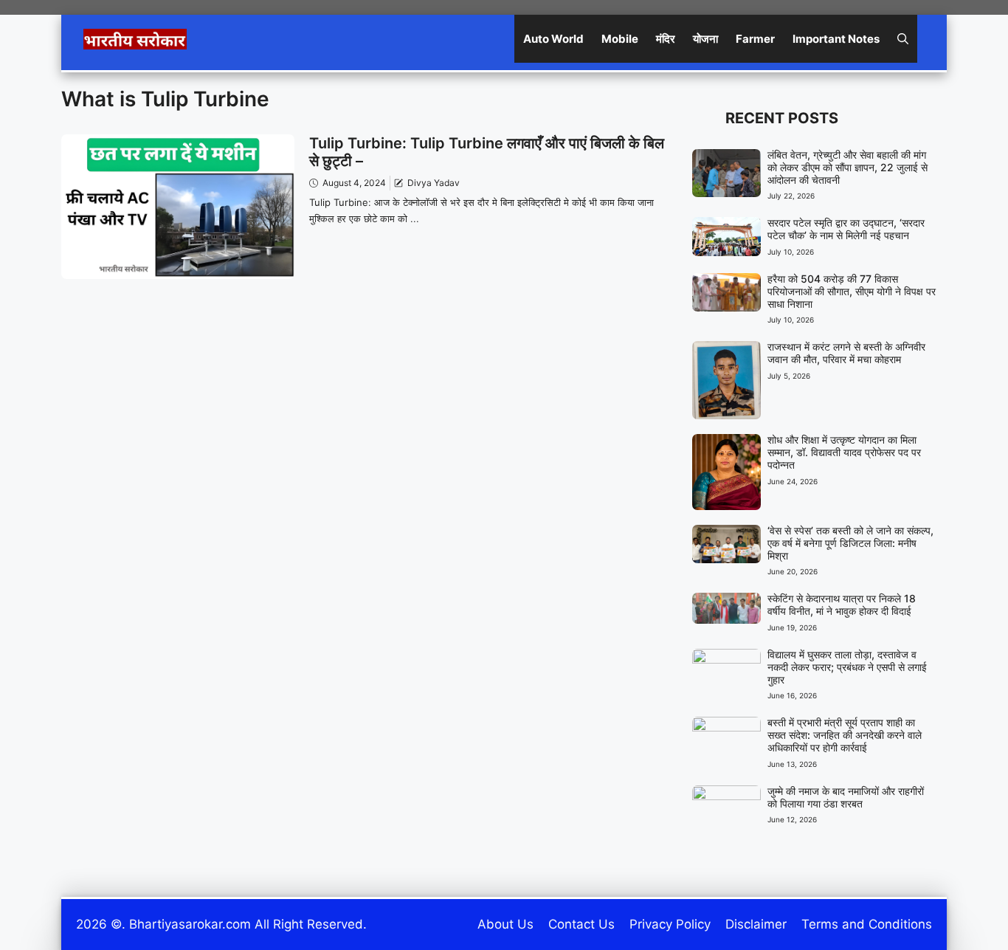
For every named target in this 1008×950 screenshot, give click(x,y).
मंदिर (665, 39)
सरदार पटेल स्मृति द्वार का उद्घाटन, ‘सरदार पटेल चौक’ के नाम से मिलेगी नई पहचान (846, 228)
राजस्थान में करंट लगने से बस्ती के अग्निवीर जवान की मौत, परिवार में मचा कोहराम (846, 352)
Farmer (755, 39)
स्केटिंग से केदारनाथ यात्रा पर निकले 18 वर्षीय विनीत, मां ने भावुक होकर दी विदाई (841, 604)
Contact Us (581, 924)
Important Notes (836, 39)
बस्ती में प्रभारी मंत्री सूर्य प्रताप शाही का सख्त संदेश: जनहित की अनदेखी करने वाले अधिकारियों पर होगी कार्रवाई (844, 735)
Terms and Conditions (866, 924)
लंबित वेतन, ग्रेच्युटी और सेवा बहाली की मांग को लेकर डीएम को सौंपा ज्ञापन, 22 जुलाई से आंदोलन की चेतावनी (847, 167)
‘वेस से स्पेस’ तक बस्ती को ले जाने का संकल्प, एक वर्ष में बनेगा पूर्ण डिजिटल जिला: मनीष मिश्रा (850, 543)
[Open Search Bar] (902, 39)
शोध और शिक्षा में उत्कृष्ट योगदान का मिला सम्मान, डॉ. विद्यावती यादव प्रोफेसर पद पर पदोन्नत (844, 452)
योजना (705, 39)
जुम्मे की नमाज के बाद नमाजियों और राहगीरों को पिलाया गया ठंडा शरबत (845, 797)
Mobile (619, 39)
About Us (505, 924)
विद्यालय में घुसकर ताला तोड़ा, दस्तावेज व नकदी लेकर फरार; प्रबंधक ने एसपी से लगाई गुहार (847, 667)
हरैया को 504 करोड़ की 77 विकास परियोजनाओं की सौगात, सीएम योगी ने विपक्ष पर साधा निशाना (851, 291)
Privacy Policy (670, 924)
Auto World (553, 39)
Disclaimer (756, 924)
